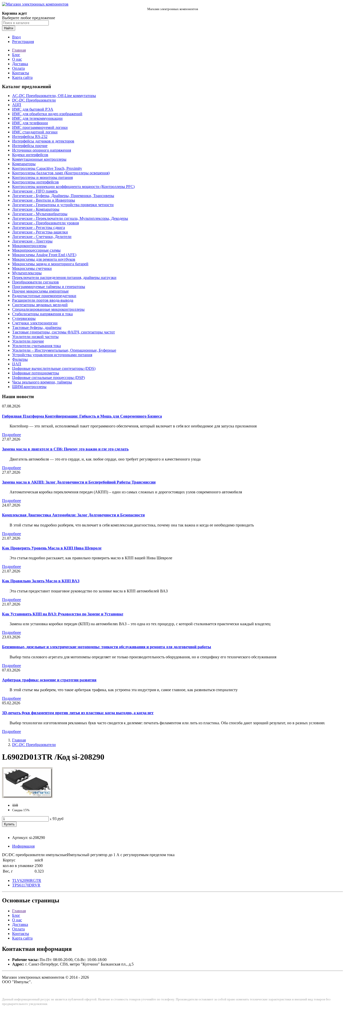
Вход (16, 37)
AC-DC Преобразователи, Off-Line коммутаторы (54, 95)
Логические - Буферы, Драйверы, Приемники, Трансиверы (63, 196)
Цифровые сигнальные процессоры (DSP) (48, 377)
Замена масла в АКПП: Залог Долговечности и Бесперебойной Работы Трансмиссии (79, 482)
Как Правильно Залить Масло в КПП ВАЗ (40, 581)
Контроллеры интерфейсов (35, 182)
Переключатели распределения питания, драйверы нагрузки (64, 277)
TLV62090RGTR (26, 880)
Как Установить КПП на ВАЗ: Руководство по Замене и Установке (62, 614)
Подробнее (11, 434)
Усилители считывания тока (36, 346)
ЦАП (16, 364)
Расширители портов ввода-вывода (42, 300)
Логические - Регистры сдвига (38, 227)
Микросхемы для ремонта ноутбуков (43, 259)
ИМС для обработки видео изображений (47, 114)
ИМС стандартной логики (35, 132)
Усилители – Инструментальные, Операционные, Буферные (64, 350)
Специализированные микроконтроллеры (48, 309)
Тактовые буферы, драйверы (36, 327)
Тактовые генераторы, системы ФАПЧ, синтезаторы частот (63, 332)
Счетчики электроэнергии (35, 323)
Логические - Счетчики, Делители (41, 236)
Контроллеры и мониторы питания (42, 177)
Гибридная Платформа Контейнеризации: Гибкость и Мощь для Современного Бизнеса (82, 416)
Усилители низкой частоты (35, 336)
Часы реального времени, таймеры (42, 382)
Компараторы (24, 164)
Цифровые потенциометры (35, 373)
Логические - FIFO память (35, 191)
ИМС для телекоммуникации (37, 118)
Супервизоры (24, 318)
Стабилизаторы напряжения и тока (42, 314)
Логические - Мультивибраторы (39, 214)
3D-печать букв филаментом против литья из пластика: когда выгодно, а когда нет (78, 713)
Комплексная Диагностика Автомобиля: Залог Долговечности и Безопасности (73, 515)
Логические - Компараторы (35, 209)
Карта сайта (22, 77)
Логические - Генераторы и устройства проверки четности (63, 205)
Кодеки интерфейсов (30, 155)
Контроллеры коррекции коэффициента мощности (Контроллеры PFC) (73, 186)
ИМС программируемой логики (40, 127)
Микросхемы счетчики (32, 268)
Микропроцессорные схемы (36, 250)
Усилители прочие (28, 341)
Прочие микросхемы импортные (40, 291)
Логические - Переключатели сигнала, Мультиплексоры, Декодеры (70, 218)
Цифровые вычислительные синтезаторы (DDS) (53, 368)
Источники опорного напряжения (41, 150)
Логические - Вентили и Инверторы (43, 200)
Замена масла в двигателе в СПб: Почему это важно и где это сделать (65, 449)
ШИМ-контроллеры (29, 386)
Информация (23, 846)
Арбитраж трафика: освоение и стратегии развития (49, 680)
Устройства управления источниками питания (52, 355)
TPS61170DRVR (26, 885)
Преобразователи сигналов (35, 282)
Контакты (20, 73)
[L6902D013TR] (27, 797)
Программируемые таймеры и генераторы (48, 286)
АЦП (16, 105)
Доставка (20, 64)
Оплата (18, 68)
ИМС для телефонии (30, 123)
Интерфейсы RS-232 (29, 136)
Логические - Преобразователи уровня (45, 223)
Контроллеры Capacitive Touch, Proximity (47, 168)
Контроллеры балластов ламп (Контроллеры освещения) (61, 173)
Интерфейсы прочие (29, 145)
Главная (19, 50)
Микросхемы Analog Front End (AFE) (44, 255)
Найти (8, 28)
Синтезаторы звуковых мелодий (40, 305)
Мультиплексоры (27, 273)
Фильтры (20, 359)
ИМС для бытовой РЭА (32, 109)
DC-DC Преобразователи (34, 100)
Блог (16, 55)
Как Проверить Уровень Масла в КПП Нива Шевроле (52, 548)
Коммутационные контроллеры (39, 159)
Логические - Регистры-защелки (40, 232)
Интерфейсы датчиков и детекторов (43, 141)
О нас (17, 59)
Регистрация (23, 41)
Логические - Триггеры (32, 241)
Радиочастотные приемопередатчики (44, 296)
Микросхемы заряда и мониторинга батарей (50, 264)
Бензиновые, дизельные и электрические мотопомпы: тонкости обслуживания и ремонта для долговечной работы (106, 647)
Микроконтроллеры (29, 246)
